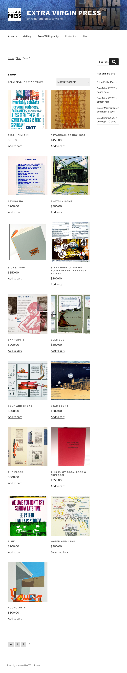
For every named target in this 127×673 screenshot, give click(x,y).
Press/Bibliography (48, 36)
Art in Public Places (107, 82)
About (11, 36)
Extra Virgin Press (64, 13)
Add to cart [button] (15, 146)
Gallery (27, 36)
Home (11, 58)
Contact (69, 36)
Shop (85, 36)
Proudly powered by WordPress (23, 665)
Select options (59, 552)
